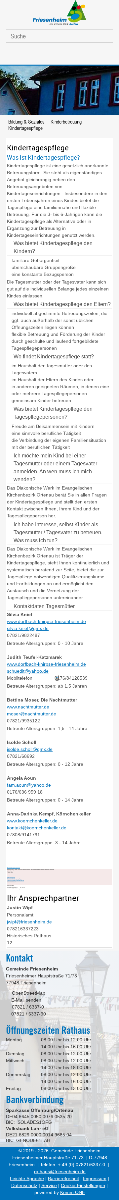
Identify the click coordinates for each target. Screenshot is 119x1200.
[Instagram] (66, 55)
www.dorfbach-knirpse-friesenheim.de (46, 621)
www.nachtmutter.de (28, 706)
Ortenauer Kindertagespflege (14, 879)
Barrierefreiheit (63, 1178)
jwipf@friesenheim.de (29, 921)
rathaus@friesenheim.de (59, 1171)
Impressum (94, 1178)
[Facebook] (50, 55)
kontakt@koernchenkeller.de (36, 827)
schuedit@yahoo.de (28, 671)
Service (49, 1185)
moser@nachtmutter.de (31, 713)
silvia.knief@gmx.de (28, 628)
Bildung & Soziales (26, 121)
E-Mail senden (26, 1000)
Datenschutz (24, 1185)
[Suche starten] (103, 36)
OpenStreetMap (11, 877)
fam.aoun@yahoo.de (29, 785)
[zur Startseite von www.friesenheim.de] (59, 25)
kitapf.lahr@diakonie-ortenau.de (15, 880)
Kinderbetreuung (66, 121)
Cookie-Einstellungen (83, 1185)
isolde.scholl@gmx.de (30, 749)
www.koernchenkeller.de (32, 820)
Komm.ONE (72, 1192)
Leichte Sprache (27, 1178)
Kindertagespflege (25, 128)
